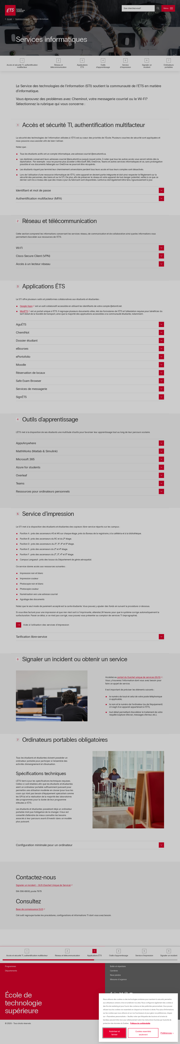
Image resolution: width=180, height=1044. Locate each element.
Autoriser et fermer (114, 1033)
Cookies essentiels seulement (143, 1033)
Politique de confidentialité (140, 1023)
